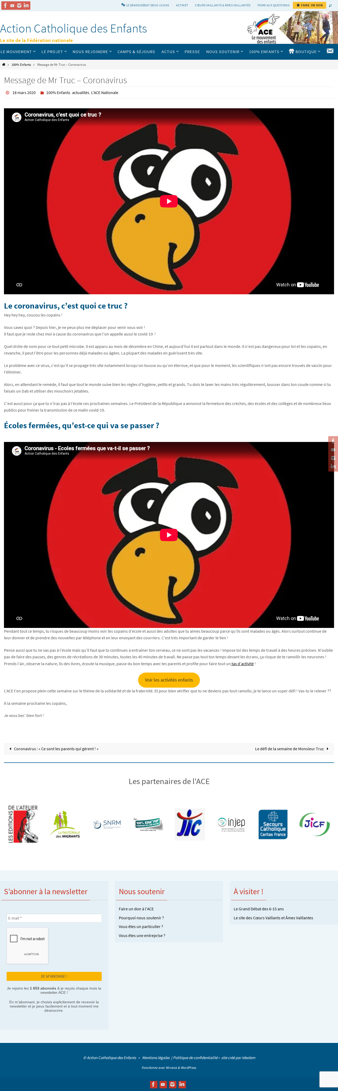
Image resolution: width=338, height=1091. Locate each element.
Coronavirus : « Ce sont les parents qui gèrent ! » (55, 748)
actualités (80, 92)
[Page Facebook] (5, 5)
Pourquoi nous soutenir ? (141, 917)
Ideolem (248, 1057)
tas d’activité (242, 663)
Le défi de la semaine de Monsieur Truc (290, 748)
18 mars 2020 (24, 92)
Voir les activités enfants (169, 680)
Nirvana (171, 1067)
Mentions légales (156, 1057)
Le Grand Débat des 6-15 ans (259, 908)
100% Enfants (21, 64)
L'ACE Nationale (104, 92)
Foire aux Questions (273, 5)
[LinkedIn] (26, 5)
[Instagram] (19, 5)
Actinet (182, 5)
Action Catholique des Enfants (73, 28)
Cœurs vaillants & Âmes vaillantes (222, 5)
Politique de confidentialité (195, 1057)
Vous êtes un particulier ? (141, 926)
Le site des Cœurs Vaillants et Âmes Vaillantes (273, 917)
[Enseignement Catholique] (314, 824)
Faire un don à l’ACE (136, 908)
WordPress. (188, 1067)
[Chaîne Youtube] (12, 5)
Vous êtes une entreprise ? (142, 935)
